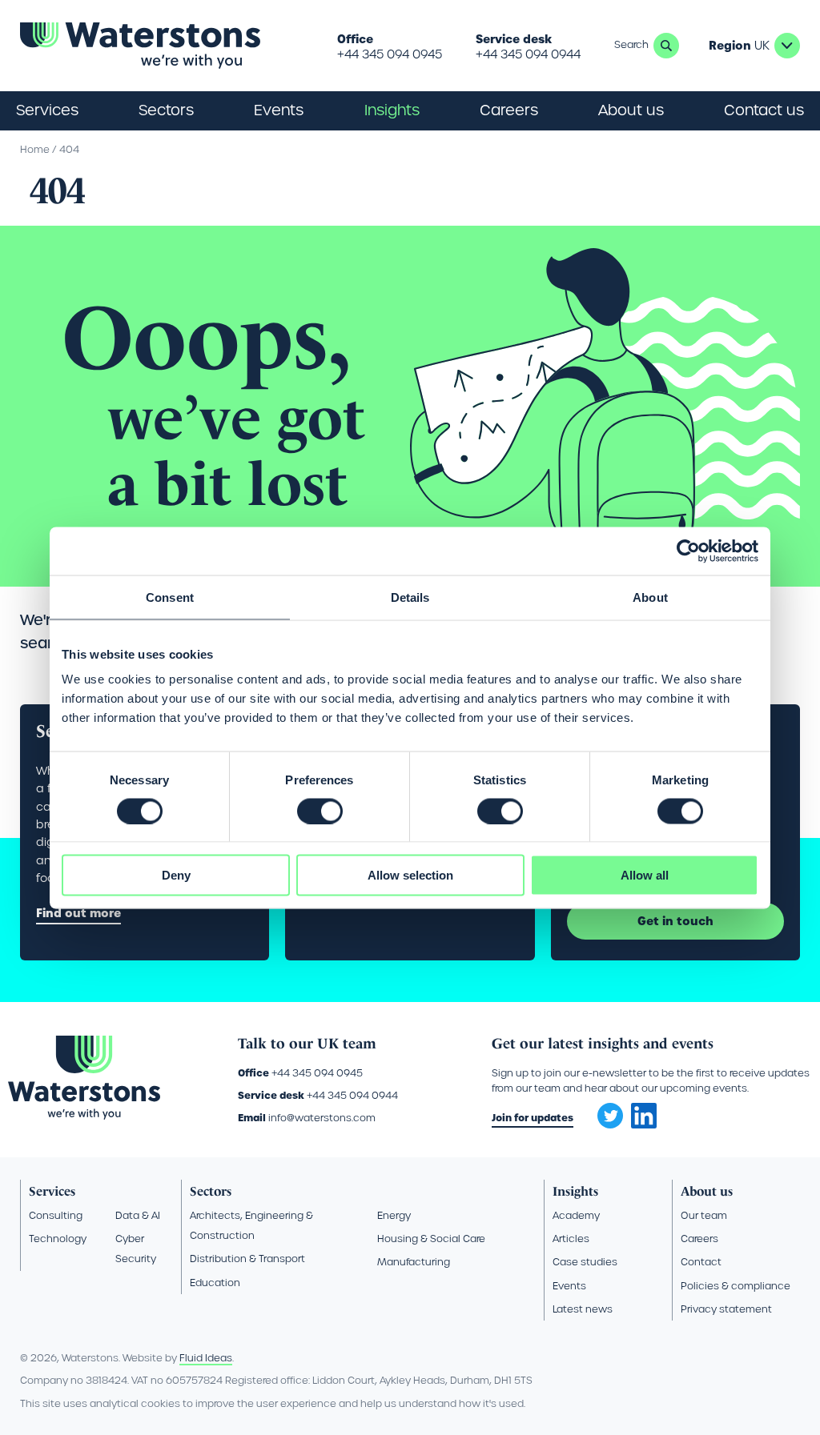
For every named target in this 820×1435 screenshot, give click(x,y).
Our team (704, 1215)
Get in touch (675, 921)
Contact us (764, 110)
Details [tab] (410, 596)
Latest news (583, 1309)
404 (69, 149)
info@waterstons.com (322, 1118)
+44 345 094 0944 (528, 54)
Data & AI (137, 1215)
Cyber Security (135, 1249)
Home (35, 149)
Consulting (55, 1215)
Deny (176, 875)
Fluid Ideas (205, 1358)
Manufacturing (413, 1262)
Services (52, 1191)
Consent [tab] (170, 596)
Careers (699, 1239)
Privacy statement (726, 1309)
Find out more (78, 913)
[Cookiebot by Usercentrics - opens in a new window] (688, 551)
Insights (392, 110)
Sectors (210, 1191)
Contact (701, 1262)
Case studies (585, 1262)
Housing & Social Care (431, 1239)
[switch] (320, 811)
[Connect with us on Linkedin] (644, 1124)
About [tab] (650, 596)
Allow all (645, 875)
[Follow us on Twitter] (604, 1111)
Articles (571, 1239)
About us (707, 1191)
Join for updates (532, 1117)
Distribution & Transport (247, 1259)
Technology (57, 1239)
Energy (394, 1215)
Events (278, 110)
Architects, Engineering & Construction (251, 1225)
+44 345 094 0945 (389, 54)
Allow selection (410, 875)
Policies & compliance (735, 1286)
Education (215, 1283)
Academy (576, 1215)
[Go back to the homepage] (140, 45)
